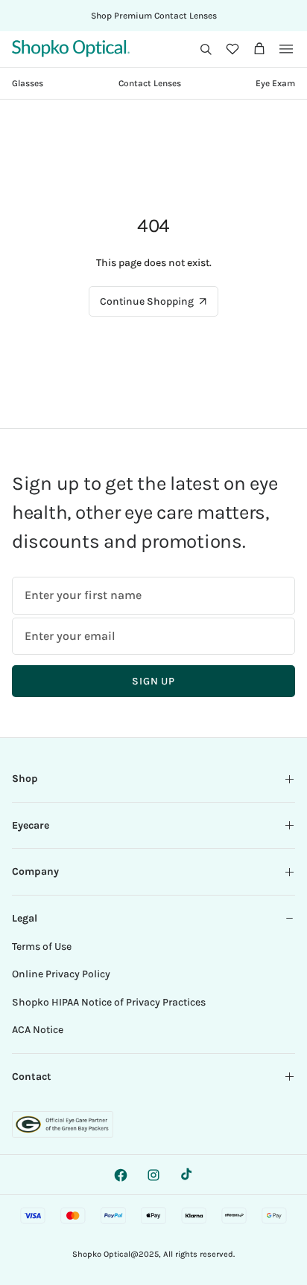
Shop (25, 778)
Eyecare (30, 825)
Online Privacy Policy (61, 974)
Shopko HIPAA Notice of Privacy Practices (109, 1002)
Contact (31, 1076)
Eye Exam (275, 83)
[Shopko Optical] (71, 48)
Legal (24, 918)
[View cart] (259, 49)
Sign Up (153, 681)
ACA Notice (37, 1029)
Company (35, 871)
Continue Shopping (147, 301)
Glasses (27, 83)
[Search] (206, 49)
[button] (206, 49)
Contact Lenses (149, 83)
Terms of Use (42, 946)
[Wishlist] (232, 49)
